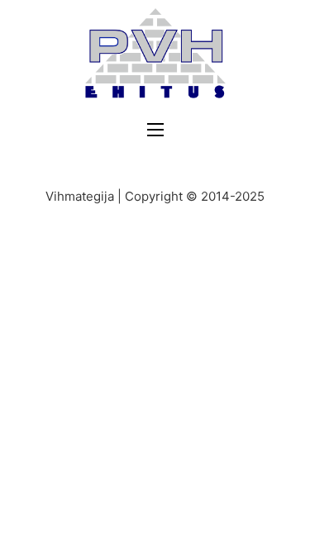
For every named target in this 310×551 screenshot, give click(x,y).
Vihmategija (79, 196)
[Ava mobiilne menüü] (155, 129)
